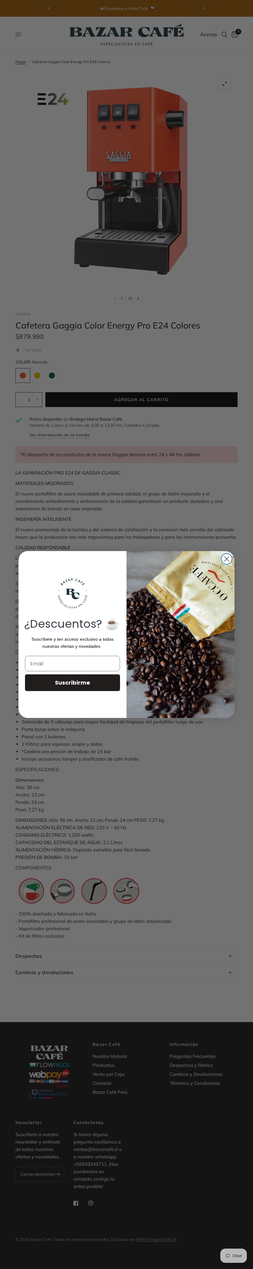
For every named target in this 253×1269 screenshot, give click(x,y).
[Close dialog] (226, 559)
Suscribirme (72, 682)
